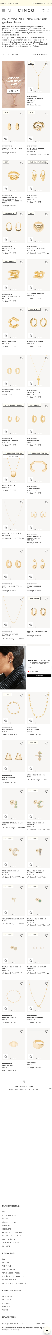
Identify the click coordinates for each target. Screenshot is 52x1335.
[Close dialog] (50, 647)
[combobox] (29, 671)
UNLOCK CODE (39, 675)
